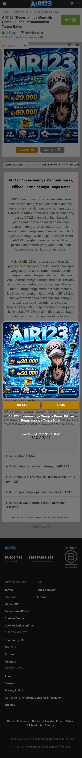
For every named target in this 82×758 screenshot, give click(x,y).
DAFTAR (21, 405)
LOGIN (60, 405)
